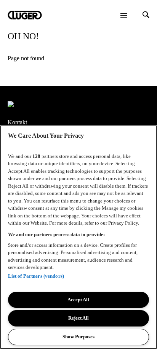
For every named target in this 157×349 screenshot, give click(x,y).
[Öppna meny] (123, 15)
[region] (78, 237)
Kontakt (17, 122)
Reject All (78, 318)
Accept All (78, 299)
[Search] (146, 15)
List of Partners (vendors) (36, 276)
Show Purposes (78, 336)
